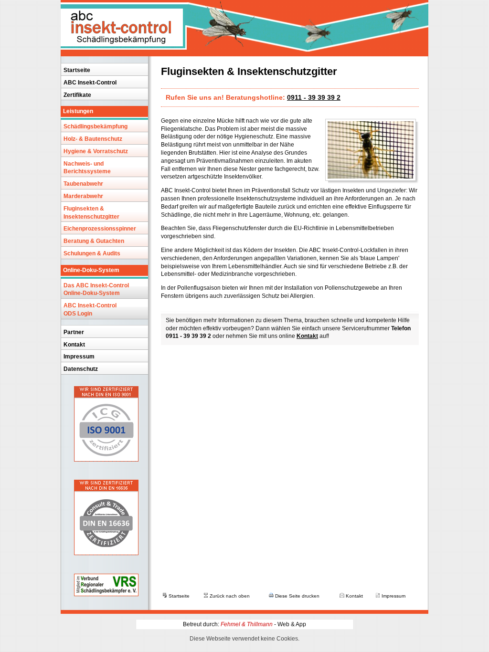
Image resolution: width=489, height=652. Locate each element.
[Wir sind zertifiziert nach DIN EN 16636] (106, 552)
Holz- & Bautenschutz (93, 139)
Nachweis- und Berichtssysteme (87, 167)
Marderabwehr (83, 196)
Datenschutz (81, 369)
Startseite (77, 70)
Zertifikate (77, 95)
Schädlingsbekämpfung (96, 126)
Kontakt (74, 344)
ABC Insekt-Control (90, 82)
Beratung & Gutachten (94, 241)
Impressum (79, 356)
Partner (74, 332)
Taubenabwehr (83, 183)
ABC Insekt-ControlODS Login (90, 309)
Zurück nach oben (229, 596)
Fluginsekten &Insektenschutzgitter (91, 212)
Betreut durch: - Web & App (244, 624)
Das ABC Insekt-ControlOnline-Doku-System (96, 289)
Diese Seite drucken (296, 596)
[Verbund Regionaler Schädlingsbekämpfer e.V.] (106, 593)
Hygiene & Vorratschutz (96, 151)
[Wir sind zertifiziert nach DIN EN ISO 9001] (106, 458)
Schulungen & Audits (92, 253)
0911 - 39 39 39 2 (313, 97)
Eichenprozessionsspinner (100, 228)
